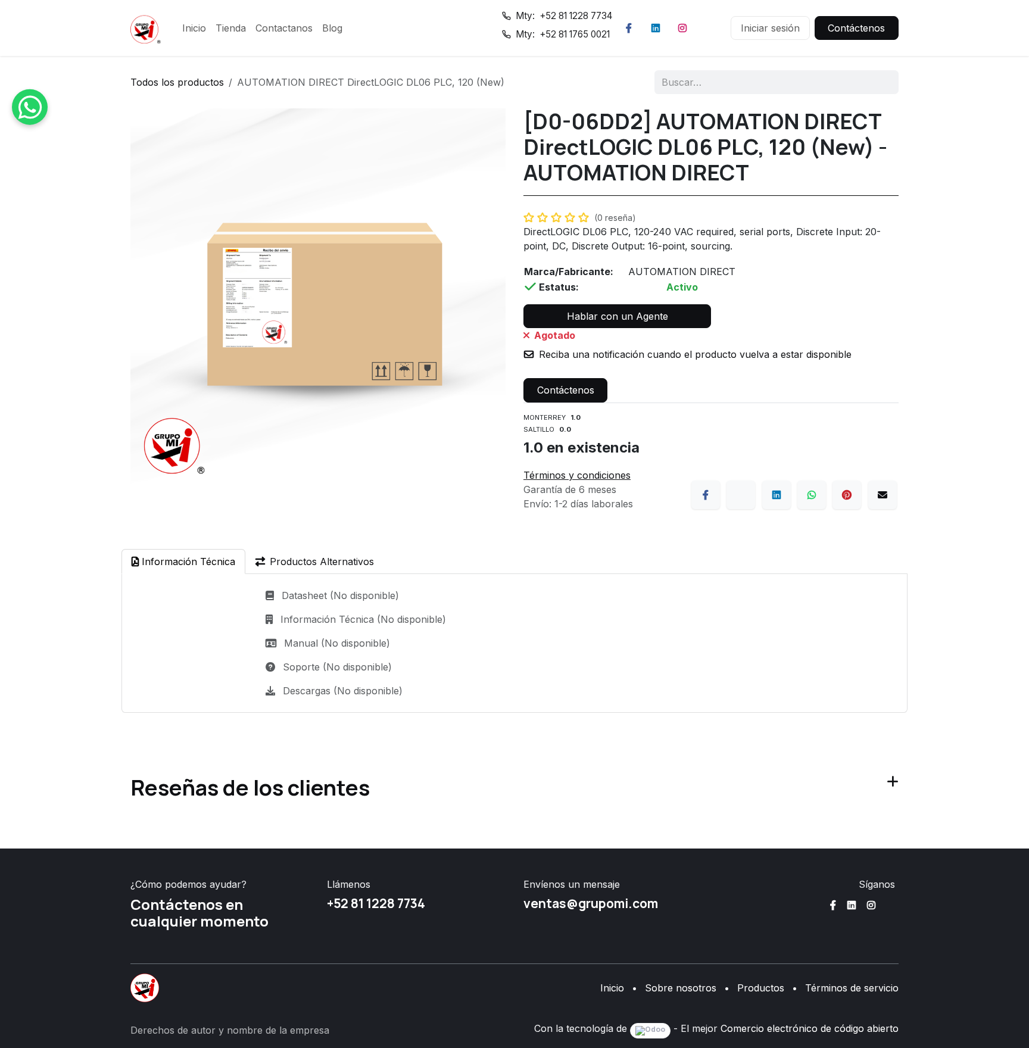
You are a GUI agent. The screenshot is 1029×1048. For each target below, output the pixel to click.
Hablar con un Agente (617, 316)
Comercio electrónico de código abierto (810, 1028)
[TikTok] (709, 28)
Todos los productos (177, 82)
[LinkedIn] (656, 28)
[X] (740, 495)
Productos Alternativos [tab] (322, 561)
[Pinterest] (846, 495)
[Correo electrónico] (882, 495)
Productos (760, 988)
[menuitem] (194, 28)
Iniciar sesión (770, 28)
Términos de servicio (852, 988)
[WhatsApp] (811, 495)
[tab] (183, 561)
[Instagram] (682, 28)
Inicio (612, 988)
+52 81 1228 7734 (376, 903)
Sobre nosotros (680, 988)
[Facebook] (629, 28)
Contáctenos (856, 28)
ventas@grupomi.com (590, 903)
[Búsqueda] (882, 82)
